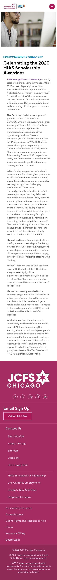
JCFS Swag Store (18, 465)
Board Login (13, 540)
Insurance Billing (15, 533)
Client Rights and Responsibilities (26, 521)
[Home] (14, 6)
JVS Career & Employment (24, 483)
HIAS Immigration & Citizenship (23, 57)
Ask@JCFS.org (17, 444)
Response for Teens (19, 497)
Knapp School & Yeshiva (22, 490)
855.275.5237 (16, 437)
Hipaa (9, 527)
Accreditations (14, 515)
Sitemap (13, 451)
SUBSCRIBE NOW (17, 416)
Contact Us (13, 429)
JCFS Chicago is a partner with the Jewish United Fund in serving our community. (28, 557)
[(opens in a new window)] (15, 396)
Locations (14, 458)
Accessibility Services (19, 508)
